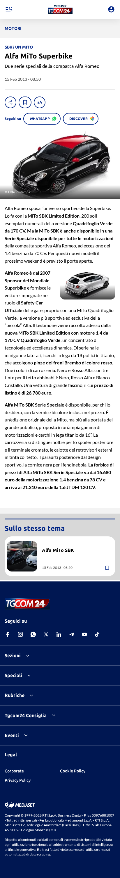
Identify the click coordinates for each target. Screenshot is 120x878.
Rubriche (14, 695)
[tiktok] (97, 634)
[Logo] (60, 9)
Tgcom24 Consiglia (26, 715)
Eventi (12, 735)
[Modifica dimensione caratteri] (39, 102)
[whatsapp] (33, 634)
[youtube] (84, 634)
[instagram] (20, 634)
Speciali (13, 675)
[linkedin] (59, 634)
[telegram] (72, 634)
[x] (46, 634)
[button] (60, 9)
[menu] (9, 9)
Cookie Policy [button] (72, 771)
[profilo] (111, 9)
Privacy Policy (18, 780)
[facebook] (7, 634)
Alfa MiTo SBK (58, 550)
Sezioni (13, 655)
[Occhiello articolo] (76, 543)
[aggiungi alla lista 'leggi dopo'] (25, 102)
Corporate (14, 771)
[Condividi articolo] (10, 102)
